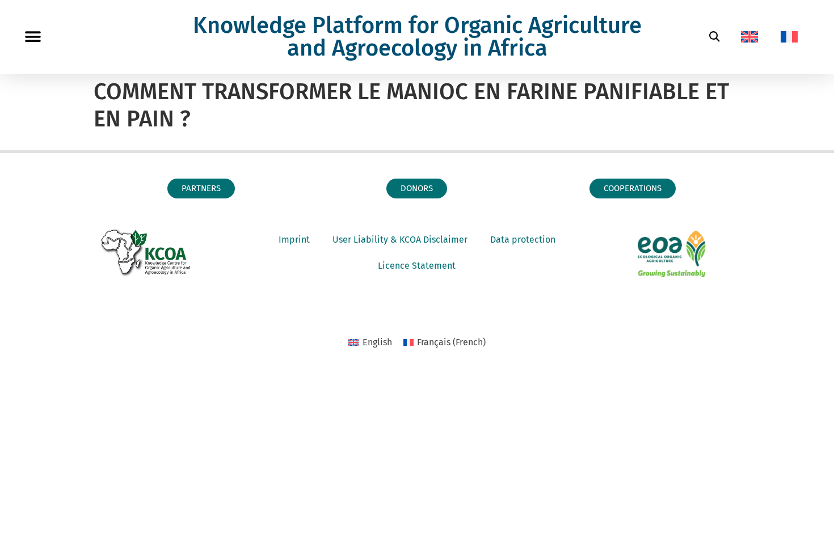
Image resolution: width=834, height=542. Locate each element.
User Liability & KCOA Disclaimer (399, 239)
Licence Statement (417, 265)
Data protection (522, 239)
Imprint (294, 239)
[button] (32, 37)
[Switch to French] (789, 37)
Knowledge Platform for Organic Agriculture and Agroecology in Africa (417, 37)
